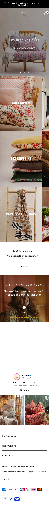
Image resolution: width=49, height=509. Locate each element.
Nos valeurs (9, 445)
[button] (24, 48)
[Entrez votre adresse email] (44, 479)
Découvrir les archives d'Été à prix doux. (25, 4)
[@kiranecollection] (17, 376)
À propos (7, 455)
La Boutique (9, 436)
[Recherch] (41, 13)
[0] (45, 13)
